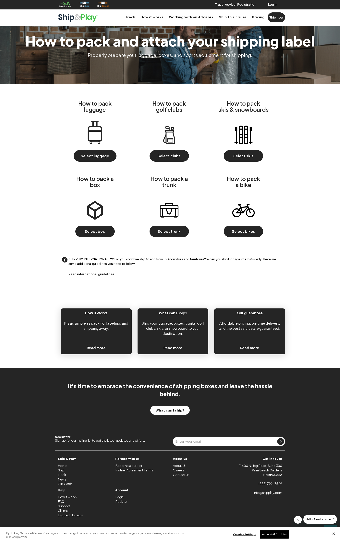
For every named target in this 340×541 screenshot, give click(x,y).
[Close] (333, 533)
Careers (179, 470)
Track (130, 17)
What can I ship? (170, 410)
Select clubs (169, 156)
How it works (152, 17)
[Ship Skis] (84, 4)
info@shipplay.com (268, 493)
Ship (61, 470)
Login (119, 497)
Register (121, 501)
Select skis (243, 156)
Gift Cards (65, 484)
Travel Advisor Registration (235, 4)
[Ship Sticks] (65, 4)
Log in (272, 4)
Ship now (276, 17)
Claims (63, 510)
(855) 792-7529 (270, 483)
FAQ (61, 501)
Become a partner (128, 466)
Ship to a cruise (233, 17)
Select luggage (95, 156)
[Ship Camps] (103, 4)
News (62, 479)
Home (62, 466)
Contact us (181, 475)
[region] (170, 534)
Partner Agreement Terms (134, 470)
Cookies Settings (244, 534)
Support (64, 506)
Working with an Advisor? (191, 17)
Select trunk (169, 231)
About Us (179, 466)
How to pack (95, 106)
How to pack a (95, 181)
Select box (95, 231)
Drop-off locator (70, 515)
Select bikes (243, 231)
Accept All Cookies (274, 534)
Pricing (258, 17)
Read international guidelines (91, 274)
